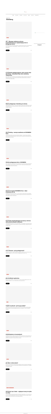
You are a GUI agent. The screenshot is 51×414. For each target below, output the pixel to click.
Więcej (7, 50)
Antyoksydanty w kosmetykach (14, 334)
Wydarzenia (37, 15)
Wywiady (21, 15)
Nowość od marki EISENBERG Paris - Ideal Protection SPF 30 (16, 191)
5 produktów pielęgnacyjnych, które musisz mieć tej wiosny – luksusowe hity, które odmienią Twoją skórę (18, 74)
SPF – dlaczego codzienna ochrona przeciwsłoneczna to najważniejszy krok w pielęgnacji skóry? (17, 43)
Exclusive (16, 15)
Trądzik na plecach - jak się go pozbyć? (16, 305)
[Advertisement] (25, 5)
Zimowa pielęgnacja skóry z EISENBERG (16, 162)
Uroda (29, 15)
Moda (13, 15)
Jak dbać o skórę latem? (12, 363)
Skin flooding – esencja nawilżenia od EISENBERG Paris (18, 133)
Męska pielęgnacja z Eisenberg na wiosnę (16, 104)
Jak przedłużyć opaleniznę (12, 278)
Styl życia (25, 15)
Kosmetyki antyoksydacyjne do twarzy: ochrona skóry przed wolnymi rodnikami (18, 221)
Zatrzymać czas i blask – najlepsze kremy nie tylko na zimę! (19, 392)
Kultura (32, 15)
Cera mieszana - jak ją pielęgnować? (15, 250)
